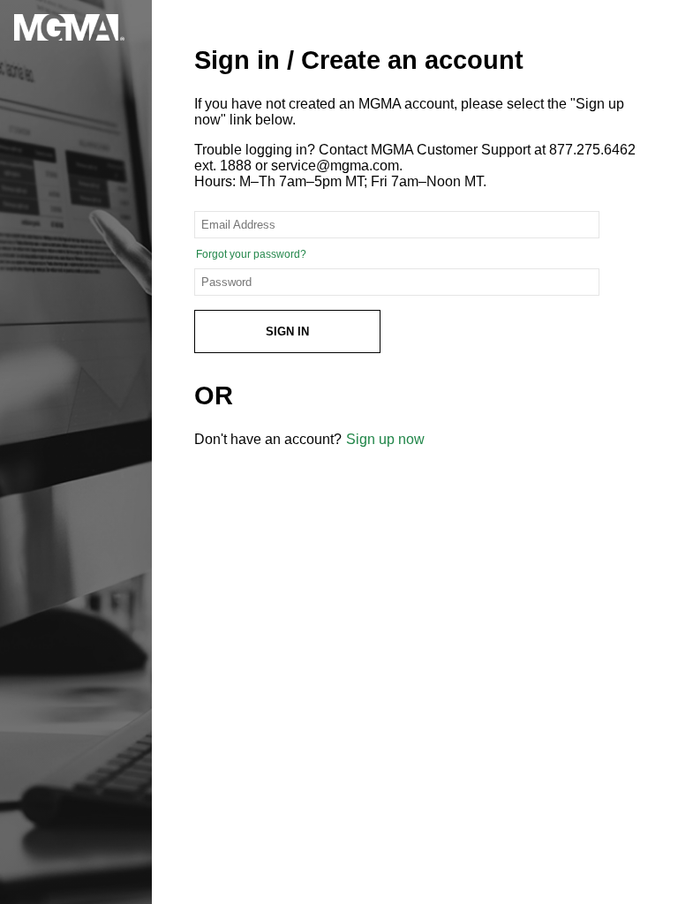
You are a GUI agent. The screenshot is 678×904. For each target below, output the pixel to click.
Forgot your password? (251, 254)
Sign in (287, 331)
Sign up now (385, 439)
